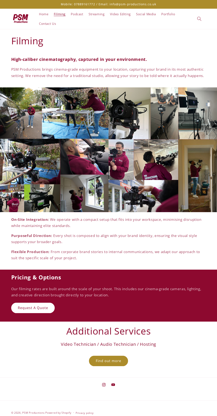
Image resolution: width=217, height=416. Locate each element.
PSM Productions (33, 412)
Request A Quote (33, 307)
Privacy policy (85, 413)
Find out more (108, 361)
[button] (199, 19)
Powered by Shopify (58, 412)
